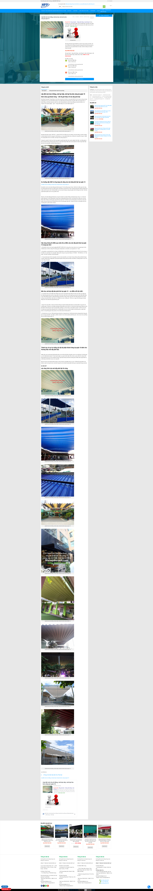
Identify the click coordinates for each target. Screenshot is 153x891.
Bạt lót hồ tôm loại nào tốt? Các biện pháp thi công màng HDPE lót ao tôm (47, 840)
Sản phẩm (75, 10)
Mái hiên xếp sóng (95, 92)
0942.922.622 (103, 11)
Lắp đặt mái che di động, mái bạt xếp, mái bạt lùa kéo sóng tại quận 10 (55, 184)
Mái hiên (81, 16)
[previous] (43, 30)
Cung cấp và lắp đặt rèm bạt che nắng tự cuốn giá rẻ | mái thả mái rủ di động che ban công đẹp (90, 841)
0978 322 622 (5, 889)
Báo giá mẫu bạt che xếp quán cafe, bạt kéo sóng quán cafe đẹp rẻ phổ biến (76, 840)
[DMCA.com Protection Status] (88, 889)
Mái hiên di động (86, 16)
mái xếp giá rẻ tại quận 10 (99, 98)
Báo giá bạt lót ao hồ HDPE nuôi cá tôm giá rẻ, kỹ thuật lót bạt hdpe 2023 (62, 840)
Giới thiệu (69, 10)
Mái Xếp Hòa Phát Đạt (73, 889)
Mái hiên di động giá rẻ (103, 90)
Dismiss (93, 889)
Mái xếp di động (102, 92)
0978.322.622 (108, 9)
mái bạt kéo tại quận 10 (97, 94)
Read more (47, 846)
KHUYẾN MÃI (93, 10)
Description (44, 90)
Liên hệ (98, 10)
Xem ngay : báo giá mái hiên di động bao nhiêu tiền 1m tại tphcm (53, 10)
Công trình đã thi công (83, 10)
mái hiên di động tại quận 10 (97, 97)
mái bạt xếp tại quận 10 (96, 96)
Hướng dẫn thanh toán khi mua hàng (56, 90)
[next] (61, 30)
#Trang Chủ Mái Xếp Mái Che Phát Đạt (52, 775)
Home (74, 16)
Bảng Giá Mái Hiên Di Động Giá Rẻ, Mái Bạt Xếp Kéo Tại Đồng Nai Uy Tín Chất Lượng (105, 840)
